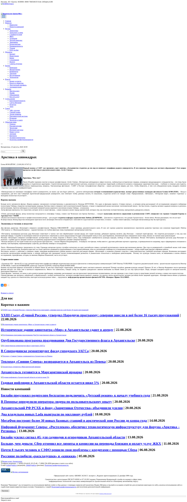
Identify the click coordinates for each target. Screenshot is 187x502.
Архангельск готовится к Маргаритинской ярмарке (41, 372)
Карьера (8, 89)
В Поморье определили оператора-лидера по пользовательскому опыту (56, 402)
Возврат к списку (7, 293)
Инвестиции (14, 56)
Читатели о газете (16, 120)
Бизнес (7, 66)
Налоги (12, 62)
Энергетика (14, 31)
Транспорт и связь (16, 33)
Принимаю (5, 491)
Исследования (15, 75)
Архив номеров (15, 114)
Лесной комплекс (16, 40)
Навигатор (13, 25)
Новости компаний (17, 27)
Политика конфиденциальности (21, 140)
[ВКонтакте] (2, 285)
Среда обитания (15, 103)
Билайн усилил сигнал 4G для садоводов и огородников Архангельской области (63, 437)
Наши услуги (14, 132)
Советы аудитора (16, 64)
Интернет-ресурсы (16, 130)
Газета (7, 108)
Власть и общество (16, 83)
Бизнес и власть (15, 81)
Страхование (14, 60)
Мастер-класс (14, 91)
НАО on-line (14, 50)
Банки (12, 58)
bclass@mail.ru (11, 465)
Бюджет (12, 54)
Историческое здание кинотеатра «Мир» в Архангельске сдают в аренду (57, 330)
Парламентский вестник (19, 116)
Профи (12, 93)
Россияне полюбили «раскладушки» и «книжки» (38, 456)
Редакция (13, 118)
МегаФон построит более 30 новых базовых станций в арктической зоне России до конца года (74, 420)
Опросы (12, 124)
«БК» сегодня (15, 110)
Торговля (13, 73)
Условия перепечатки (17, 138)
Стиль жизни (10, 99)
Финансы (8, 52)
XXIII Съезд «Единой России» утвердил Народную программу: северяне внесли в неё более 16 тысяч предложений (90, 315)
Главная (8, 21)
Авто (11, 106)
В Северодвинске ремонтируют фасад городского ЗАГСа (45, 351)
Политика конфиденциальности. (57, 465)
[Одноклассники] (5, 285)
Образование (14, 95)
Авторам (13, 134)
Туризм (12, 48)
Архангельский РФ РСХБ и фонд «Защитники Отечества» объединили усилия (62, 408)
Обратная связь (10, 122)
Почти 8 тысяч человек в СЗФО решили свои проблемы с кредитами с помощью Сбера (69, 450)
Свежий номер (15, 112)
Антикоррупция (15, 87)
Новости (8, 23)
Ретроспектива (15, 44)
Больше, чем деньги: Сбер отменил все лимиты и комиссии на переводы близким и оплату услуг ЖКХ (81, 443)
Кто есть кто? (14, 97)
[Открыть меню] (3, 16)
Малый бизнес (15, 69)
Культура (13, 105)
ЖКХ (12, 36)
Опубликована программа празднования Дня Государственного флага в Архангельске (68, 340)
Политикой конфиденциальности (63, 487)
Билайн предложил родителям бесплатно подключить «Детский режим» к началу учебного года (75, 395)
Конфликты (14, 71)
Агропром (13, 38)
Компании (13, 68)
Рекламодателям (16, 126)
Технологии (14, 77)
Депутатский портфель (18, 85)
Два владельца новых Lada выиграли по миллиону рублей (46, 414)
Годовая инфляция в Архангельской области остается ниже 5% (50, 383)
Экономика (14, 42)
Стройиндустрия (16, 34)
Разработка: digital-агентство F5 (105, 493)
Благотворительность (17, 101)
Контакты (13, 136)
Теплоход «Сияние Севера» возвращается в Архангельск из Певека (53, 361)
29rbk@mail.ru (31, 465)
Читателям (13, 128)
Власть (7, 79)
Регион (7, 29)
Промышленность (16, 46)
